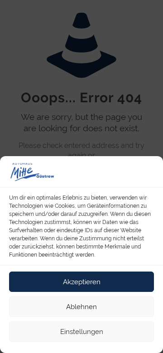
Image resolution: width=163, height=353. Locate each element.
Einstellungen (81, 332)
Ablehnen (81, 307)
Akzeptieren (82, 282)
